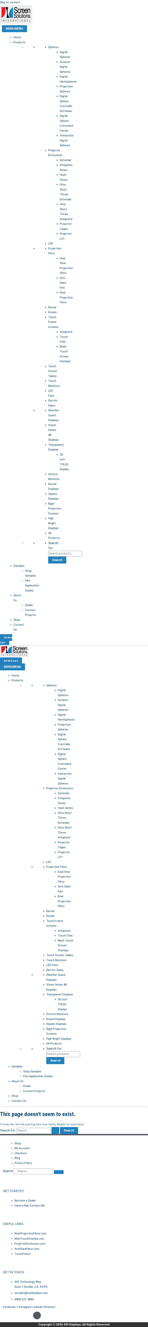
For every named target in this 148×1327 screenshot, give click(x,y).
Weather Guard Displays (53, 415)
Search (57, 560)
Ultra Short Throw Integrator (65, 832)
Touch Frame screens (53, 322)
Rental (52, 307)
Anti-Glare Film (63, 282)
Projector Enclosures (59, 788)
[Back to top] (37, 1315)
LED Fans (52, 965)
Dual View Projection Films (64, 876)
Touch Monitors (56, 960)
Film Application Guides (32, 585)
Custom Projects (34, 1091)
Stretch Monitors (57, 1014)
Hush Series (65, 808)
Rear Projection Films (66, 297)
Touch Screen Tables (52, 371)
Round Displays (56, 1019)
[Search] (59, 1172)
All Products (54, 1043)
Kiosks (52, 312)
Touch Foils (65, 935)
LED (50, 243)
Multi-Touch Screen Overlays (65, 945)
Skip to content (10, 2)
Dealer (29, 605)
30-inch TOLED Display (62, 1004)
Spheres (53, 47)
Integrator (66, 332)
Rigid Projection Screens (54, 508)
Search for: (54, 1048)
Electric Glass (55, 970)
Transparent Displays (59, 994)
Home (17, 37)
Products (19, 42)
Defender (65, 160)
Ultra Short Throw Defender (65, 817)
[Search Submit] (55, 1130)
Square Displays (56, 1024)
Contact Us (19, 1101)
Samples (18, 566)
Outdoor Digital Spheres (65, 67)
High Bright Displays (53, 523)
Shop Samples (32, 1071)
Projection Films (56, 867)
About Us (18, 1081)
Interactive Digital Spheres (66, 140)
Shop (16, 620)
